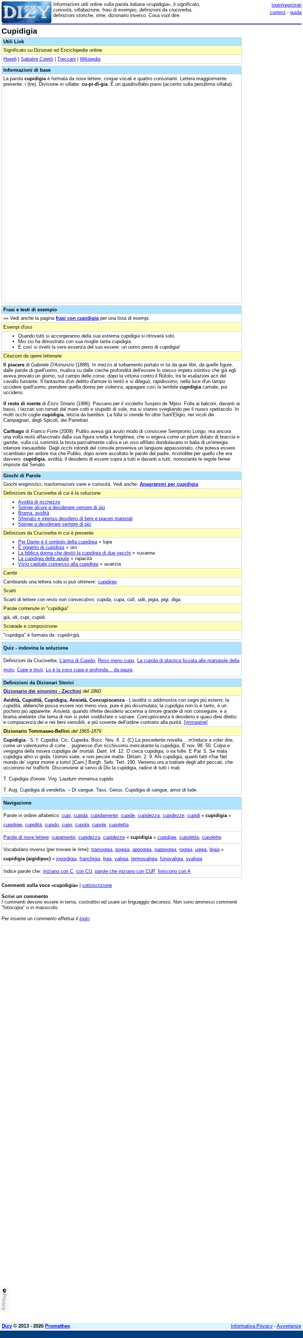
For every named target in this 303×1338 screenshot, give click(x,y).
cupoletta (119, 824)
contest (278, 12)
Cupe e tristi (30, 670)
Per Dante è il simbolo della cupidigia (57, 542)
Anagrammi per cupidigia (169, 484)
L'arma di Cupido (77, 660)
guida (296, 12)
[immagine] (196, 722)
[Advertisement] (246, 973)
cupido (52, 824)
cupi (66, 815)
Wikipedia (90, 59)
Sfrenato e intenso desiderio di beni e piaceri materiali (75, 518)
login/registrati (287, 5)
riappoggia (165, 849)
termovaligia (144, 858)
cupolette (211, 837)
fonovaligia (171, 858)
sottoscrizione (97, 885)
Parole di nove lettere (26, 837)
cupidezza (149, 815)
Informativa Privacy (252, 1326)
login (84, 918)
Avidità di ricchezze (39, 502)
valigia (121, 858)
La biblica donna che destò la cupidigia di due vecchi (74, 553)
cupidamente (104, 815)
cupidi (193, 815)
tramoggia (101, 849)
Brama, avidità (33, 513)
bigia (214, 849)
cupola (82, 824)
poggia (122, 849)
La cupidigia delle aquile (43, 558)
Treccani (66, 59)
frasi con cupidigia (77, 318)
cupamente (63, 837)
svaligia (194, 858)
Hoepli (10, 59)
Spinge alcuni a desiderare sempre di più (61, 507)
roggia (185, 849)
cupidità (33, 824)
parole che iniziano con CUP (125, 871)
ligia (107, 858)
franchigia (89, 858)
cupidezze (173, 815)
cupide (128, 815)
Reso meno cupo (116, 660)
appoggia (142, 849)
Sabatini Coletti (37, 59)
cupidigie (107, 582)
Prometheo (57, 1326)
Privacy (4, 1301)
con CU (84, 871)
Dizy (7, 1326)
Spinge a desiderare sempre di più (54, 524)
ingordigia (66, 858)
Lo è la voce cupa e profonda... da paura (89, 670)
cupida (81, 815)
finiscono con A (174, 871)
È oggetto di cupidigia (41, 547)
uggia (201, 849)
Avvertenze (289, 1326)
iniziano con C (58, 871)
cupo (67, 824)
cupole (99, 824)
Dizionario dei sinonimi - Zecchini (42, 691)
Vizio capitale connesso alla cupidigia (58, 564)
